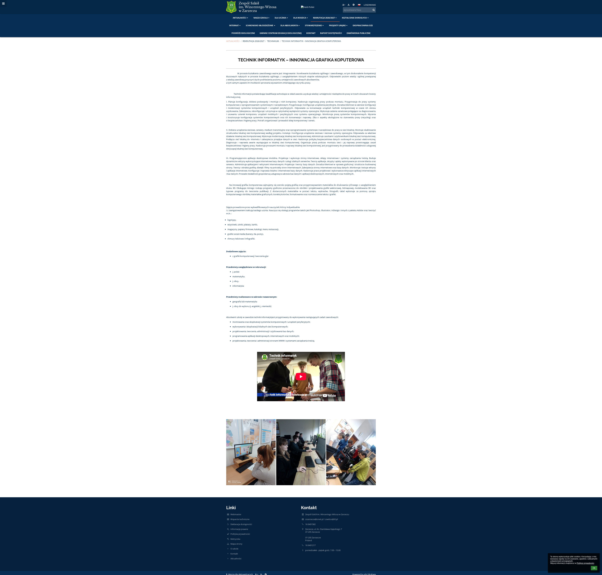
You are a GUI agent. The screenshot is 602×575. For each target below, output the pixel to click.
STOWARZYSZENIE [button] (313, 25)
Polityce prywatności (585, 563)
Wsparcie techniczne (239, 519)
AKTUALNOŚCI (233, 41)
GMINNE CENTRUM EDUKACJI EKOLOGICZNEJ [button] (281, 33)
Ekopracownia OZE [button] (363, 25)
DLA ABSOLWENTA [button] (289, 25)
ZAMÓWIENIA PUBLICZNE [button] (358, 33)
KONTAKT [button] (310, 33)
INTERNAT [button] (234, 25)
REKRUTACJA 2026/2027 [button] (324, 17)
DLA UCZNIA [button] (280, 17)
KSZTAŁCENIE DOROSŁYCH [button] (354, 17)
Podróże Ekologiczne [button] (243, 33)
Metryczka (235, 539)
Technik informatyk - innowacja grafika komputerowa (311, 41)
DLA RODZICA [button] (299, 17)
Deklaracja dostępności (241, 524)
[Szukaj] (373, 10)
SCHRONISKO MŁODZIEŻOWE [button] (259, 25)
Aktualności (235, 558)
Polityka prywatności (240, 534)
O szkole (234, 548)
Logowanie (370, 4)
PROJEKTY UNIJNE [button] (337, 25)
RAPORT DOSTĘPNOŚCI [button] (331, 33)
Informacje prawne (239, 529)
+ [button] (344, 4)
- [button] (349, 4)
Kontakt (234, 553)
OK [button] (594, 568)
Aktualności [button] (239, 17)
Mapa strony (236, 543)
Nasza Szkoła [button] (260, 17)
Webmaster (235, 514)
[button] (353, 5)
